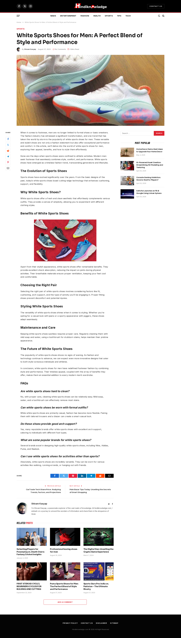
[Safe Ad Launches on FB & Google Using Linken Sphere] (127, 194)
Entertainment (68, 16)
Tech (128, 16)
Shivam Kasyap (30, 49)
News (53, 16)
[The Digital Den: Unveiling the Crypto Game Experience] (98, 537)
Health (97, 16)
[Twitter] (8, 144)
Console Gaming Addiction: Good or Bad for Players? (148, 178)
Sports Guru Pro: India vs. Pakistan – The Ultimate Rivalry (96, 586)
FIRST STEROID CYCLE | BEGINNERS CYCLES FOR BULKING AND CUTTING (29, 586)
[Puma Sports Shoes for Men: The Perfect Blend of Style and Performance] (65, 571)
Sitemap (114, 623)
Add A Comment (65, 602)
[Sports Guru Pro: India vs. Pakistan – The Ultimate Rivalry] (98, 571)
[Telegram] (8, 156)
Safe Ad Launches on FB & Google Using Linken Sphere (148, 192)
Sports (109, 16)
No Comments (60, 49)
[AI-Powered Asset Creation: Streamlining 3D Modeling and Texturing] (127, 165)
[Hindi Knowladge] (90, 6)
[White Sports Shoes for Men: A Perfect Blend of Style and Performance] (90, 90)
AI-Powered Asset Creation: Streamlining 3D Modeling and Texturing (149, 165)
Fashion (85, 16)
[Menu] (18, 16)
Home (19, 22)
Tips (119, 16)
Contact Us (155, 6)
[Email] (8, 168)
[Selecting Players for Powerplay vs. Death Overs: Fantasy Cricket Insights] (32, 537)
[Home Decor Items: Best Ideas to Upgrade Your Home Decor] (127, 152)
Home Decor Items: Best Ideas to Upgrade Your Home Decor (149, 150)
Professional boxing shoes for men (63, 550)
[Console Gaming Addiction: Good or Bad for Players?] (127, 180)
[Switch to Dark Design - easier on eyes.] (159, 16)
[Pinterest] (8, 162)
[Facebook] (8, 139)
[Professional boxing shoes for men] (65, 537)
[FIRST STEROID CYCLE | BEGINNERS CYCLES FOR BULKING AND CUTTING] (32, 571)
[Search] (163, 16)
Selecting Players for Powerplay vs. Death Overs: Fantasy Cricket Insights (31, 552)
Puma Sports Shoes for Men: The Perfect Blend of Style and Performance (64, 586)
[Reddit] (8, 150)
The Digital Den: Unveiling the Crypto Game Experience (98, 550)
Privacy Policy (70, 623)
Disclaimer (101, 623)
